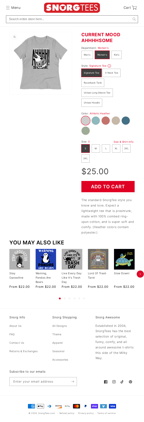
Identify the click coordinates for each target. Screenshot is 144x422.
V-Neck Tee (111, 72)
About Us (15, 325)
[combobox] (72, 19)
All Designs (59, 325)
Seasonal (58, 351)
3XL (85, 158)
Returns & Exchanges (23, 351)
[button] (13, 8)
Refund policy (66, 413)
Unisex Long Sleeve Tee (97, 92)
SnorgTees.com (46, 413)
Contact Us (16, 342)
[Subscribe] (72, 381)
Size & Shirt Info (124, 141)
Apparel (57, 342)
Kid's (116, 54)
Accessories (60, 359)
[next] (140, 274)
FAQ (12, 334)
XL (116, 148)
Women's (102, 54)
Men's (87, 54)
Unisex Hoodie (92, 102)
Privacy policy (86, 413)
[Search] (134, 19)
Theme (56, 334)
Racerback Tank (93, 82)
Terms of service (106, 413)
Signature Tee (91, 72)
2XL (126, 148)
